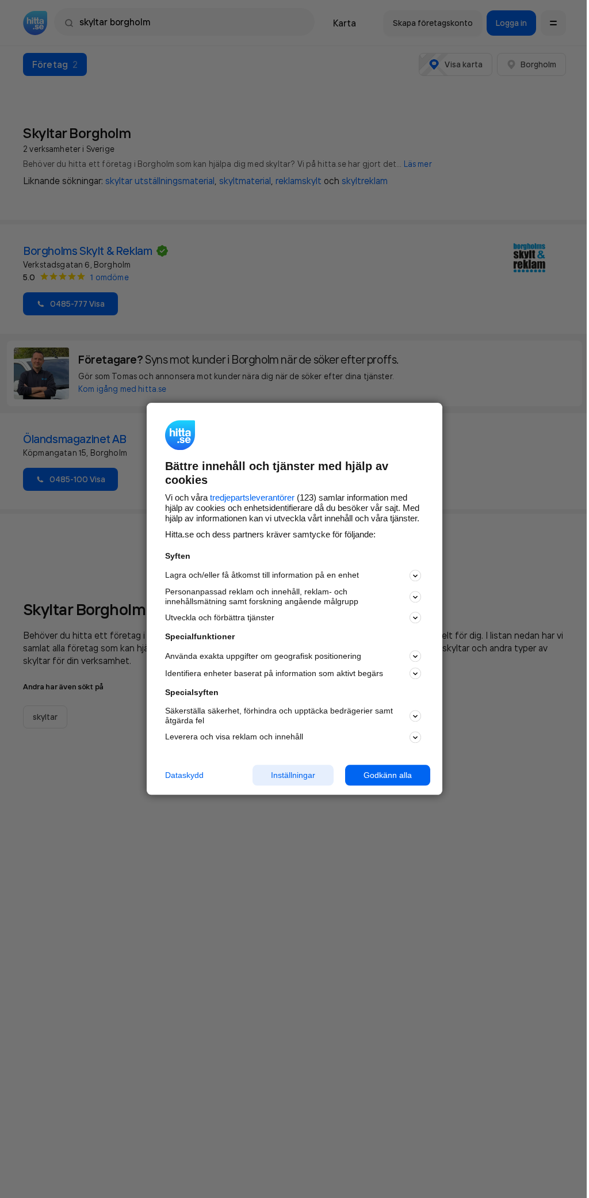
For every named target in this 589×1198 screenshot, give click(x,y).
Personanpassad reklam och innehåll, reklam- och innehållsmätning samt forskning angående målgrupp (261, 596)
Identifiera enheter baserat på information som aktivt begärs (274, 673)
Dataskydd (184, 775)
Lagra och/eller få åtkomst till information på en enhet (262, 575)
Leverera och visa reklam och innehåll (234, 736)
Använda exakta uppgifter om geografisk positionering (263, 656)
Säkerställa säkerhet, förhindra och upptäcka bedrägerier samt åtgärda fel (279, 715)
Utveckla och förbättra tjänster (219, 617)
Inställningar (293, 775)
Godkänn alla (388, 775)
